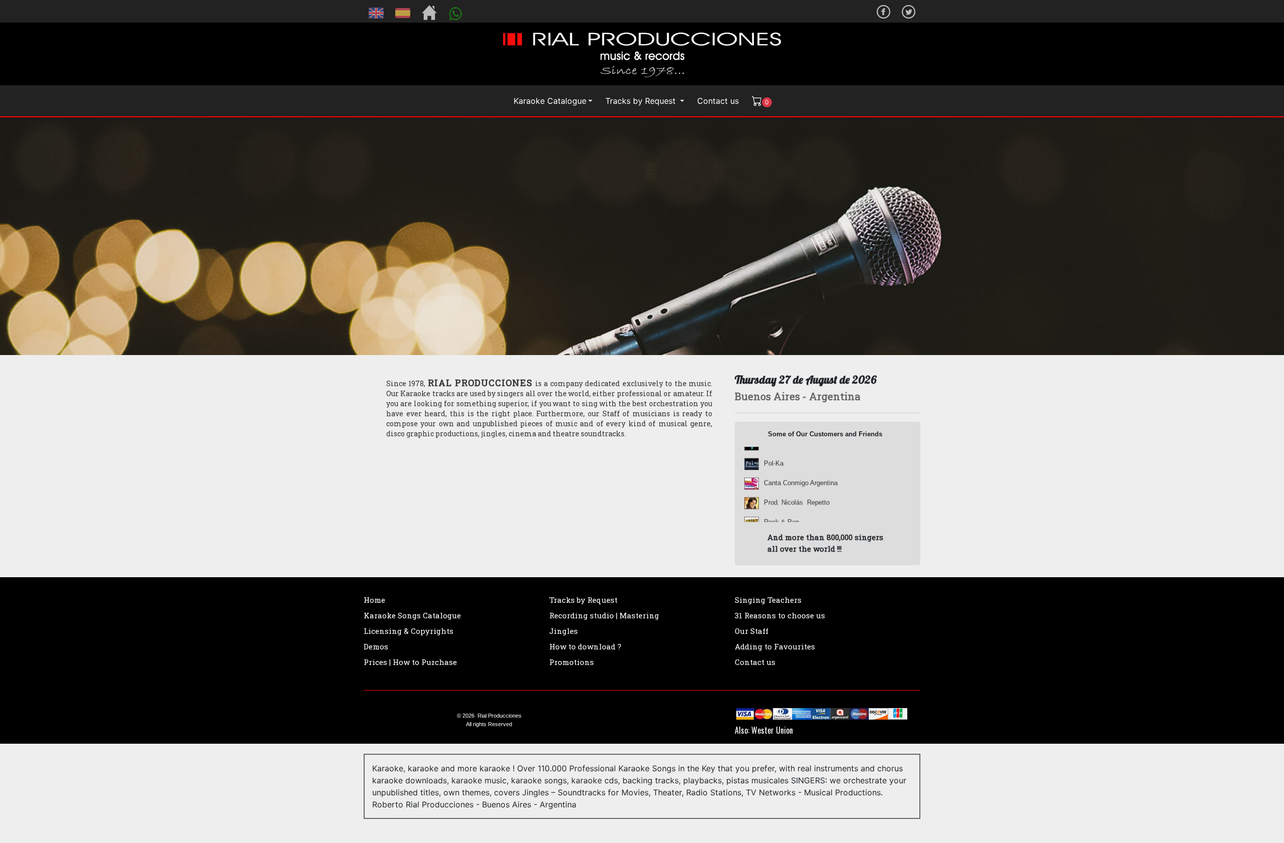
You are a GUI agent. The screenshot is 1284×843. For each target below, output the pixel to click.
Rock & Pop (781, 504)
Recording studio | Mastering (604, 615)
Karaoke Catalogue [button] (550, 101)
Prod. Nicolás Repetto (797, 484)
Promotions (571, 662)
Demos (376, 646)
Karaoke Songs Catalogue (412, 615)
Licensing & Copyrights (408, 631)
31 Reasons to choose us (780, 615)
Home (374, 600)
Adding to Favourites (775, 646)
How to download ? (585, 646)
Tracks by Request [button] (641, 101)
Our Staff (751, 631)
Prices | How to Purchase (410, 662)
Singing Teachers (768, 600)
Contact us (718, 101)
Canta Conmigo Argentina (801, 465)
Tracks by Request (583, 600)
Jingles (563, 631)
